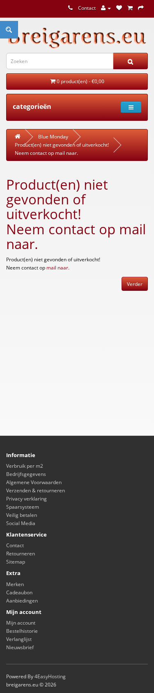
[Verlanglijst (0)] (119, 8)
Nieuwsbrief (20, 647)
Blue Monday (53, 136)
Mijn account (20, 622)
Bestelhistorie (22, 630)
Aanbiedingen (22, 600)
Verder (135, 284)
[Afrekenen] (141, 8)
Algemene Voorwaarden (34, 482)
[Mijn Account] (106, 8)
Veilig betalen (21, 515)
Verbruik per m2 (24, 465)
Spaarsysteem (22, 506)
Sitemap (15, 561)
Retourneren (20, 553)
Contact (87, 8)
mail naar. (66, 152)
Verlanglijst (19, 639)
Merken (15, 584)
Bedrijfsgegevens (26, 474)
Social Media (20, 523)
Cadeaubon (19, 592)
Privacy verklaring (26, 498)
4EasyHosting (50, 676)
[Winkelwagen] (130, 8)
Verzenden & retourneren (35, 490)
